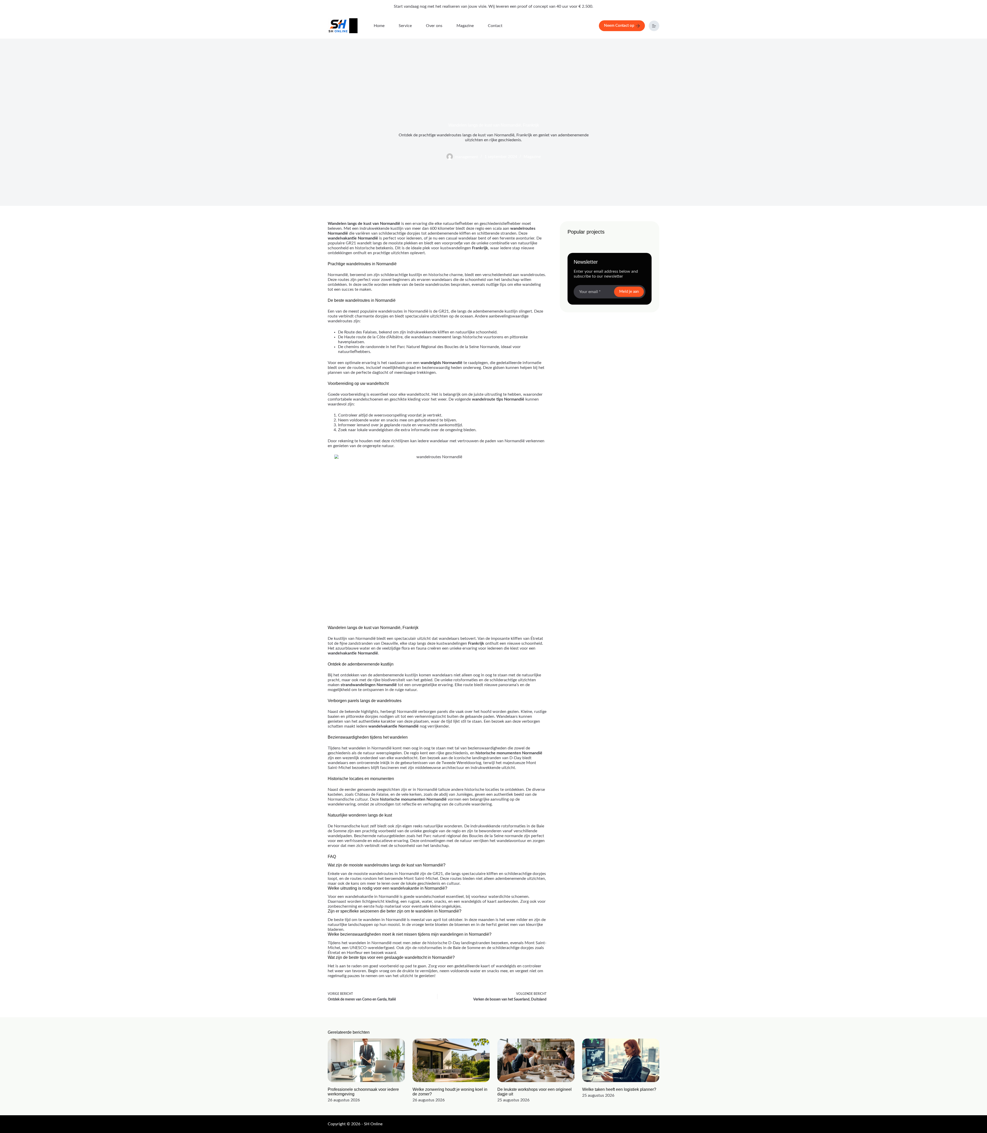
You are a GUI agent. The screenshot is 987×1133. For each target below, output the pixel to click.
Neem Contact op (619, 26)
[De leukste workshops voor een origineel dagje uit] (535, 1060)
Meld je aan (629, 292)
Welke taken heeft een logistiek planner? (619, 1089)
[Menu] (654, 26)
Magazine (465, 26)
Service (405, 26)
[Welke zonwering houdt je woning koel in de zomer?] (451, 1060)
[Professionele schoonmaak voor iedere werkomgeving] (366, 1060)
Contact (495, 26)
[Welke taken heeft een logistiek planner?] (620, 1060)
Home (379, 26)
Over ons (434, 26)
